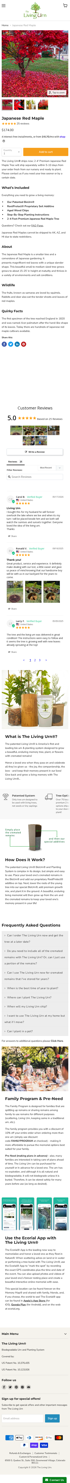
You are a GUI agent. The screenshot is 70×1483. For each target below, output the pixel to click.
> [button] (46, 660)
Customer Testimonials (45, 1453)
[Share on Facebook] (4, 344)
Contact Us (56, 1480)
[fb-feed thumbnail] (7, 104)
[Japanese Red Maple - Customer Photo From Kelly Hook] (53, 430)
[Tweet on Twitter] (10, 344)
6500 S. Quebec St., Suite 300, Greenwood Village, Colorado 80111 (35, 1462)
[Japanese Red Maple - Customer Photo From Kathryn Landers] (29, 440)
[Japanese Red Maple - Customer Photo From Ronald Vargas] (16, 430)
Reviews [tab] (12, 461)
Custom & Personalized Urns (33, 1456)
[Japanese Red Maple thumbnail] (19, 104)
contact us (16, 173)
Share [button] (14, 536)
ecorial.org (14, 1308)
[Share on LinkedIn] (17, 344)
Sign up (52, 1418)
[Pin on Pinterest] (23, 344)
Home (5, 25)
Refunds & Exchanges (20, 1453)
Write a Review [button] (37, 451)
